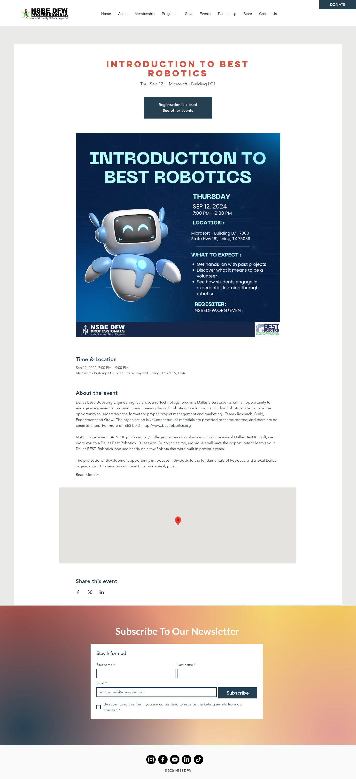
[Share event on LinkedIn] (102, 592)
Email (101, 683)
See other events (178, 110)
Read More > (87, 474)
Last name (186, 665)
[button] (123, 13)
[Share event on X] (90, 592)
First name (105, 665)
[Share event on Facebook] (78, 592)
